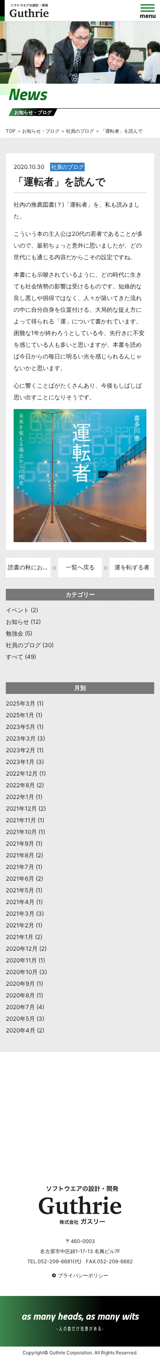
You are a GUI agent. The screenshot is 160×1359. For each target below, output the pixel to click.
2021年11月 (21, 820)
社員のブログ (67, 166)
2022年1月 (20, 797)
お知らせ (17, 621)
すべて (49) (21, 656)
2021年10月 (21, 832)
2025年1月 (20, 715)
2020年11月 (21, 960)
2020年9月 (20, 983)
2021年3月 (20, 913)
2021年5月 (20, 890)
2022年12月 (22, 773)
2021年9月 (20, 843)
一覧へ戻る (80, 567)
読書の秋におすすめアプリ (29, 567)
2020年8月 (20, 995)
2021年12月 (21, 808)
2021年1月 (19, 937)
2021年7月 (20, 867)
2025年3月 (20, 703)
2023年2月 (20, 750)
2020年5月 (20, 1018)
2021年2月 (20, 925)
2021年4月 (20, 902)
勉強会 (14, 633)
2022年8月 (20, 785)
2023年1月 (20, 762)
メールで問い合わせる (60, 1150)
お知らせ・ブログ (40, 131)
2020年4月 (20, 1030)
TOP (11, 131)
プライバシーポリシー (83, 1275)
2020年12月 (22, 948)
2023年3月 (21, 738)
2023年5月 (20, 726)
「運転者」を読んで (60, 182)
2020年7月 (20, 1007)
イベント (17, 610)
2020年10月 (22, 972)
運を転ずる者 (132, 567)
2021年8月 (20, 855)
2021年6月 (20, 878)
